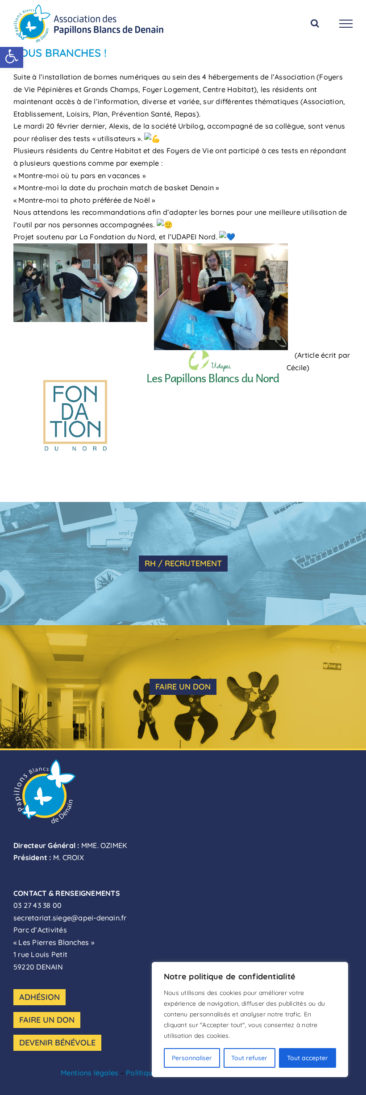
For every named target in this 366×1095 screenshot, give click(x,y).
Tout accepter (307, 1058)
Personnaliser (192, 1058)
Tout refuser (249, 1058)
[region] (250, 1019)
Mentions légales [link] (90, 1072)
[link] (11, 56)
